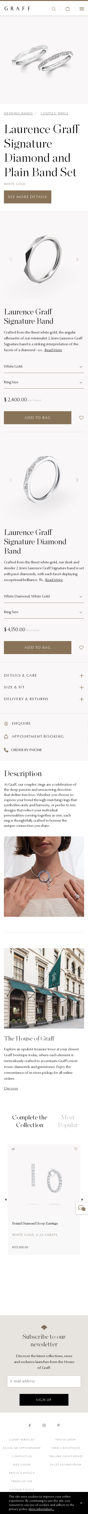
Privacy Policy (22, 1473)
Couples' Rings (54, 113)
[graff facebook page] (30, 1425)
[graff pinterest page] (58, 1425)
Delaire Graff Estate (66, 1456)
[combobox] (44, 367)
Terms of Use (22, 1481)
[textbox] (44, 382)
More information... (41, 1509)
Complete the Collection (29, 1121)
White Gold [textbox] (13, 367)
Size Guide (22, 1465)
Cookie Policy (22, 1490)
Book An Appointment (22, 1448)
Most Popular (68, 1121)
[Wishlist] (74, 1150)
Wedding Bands (18, 113)
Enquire (21, 724)
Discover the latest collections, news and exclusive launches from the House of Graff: (44, 1362)
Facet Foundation (66, 1465)
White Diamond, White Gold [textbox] (27, 596)
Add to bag (37, 418)
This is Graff (65, 1440)
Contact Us (22, 1456)
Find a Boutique (66, 1448)
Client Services (21, 1440)
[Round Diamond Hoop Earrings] (44, 1180)
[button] (11, 259)
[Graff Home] (17, 9)
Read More (53, 350)
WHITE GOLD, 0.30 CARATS (35, 1235)
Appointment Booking (37, 737)
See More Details (27, 197)
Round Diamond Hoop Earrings (35, 1223)
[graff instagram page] (44, 1425)
